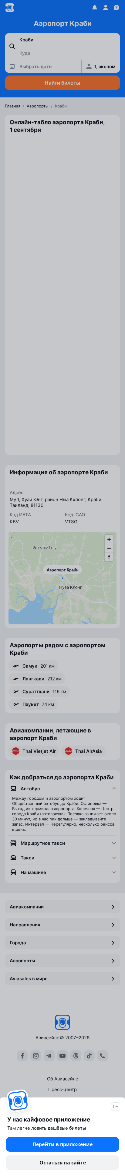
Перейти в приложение (62, 1144)
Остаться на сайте (62, 1162)
